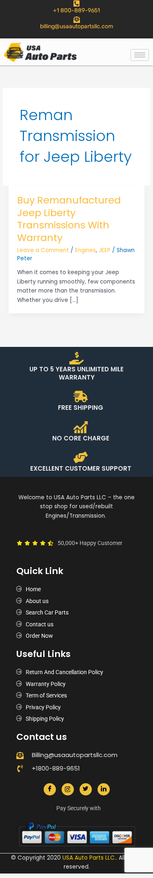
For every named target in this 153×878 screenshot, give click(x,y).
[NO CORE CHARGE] (80, 427)
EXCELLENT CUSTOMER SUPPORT (80, 468)
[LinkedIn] (104, 789)
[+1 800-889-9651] (76, 3)
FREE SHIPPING (80, 407)
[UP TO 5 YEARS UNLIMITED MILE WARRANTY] (76, 358)
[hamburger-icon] (140, 55)
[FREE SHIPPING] (80, 396)
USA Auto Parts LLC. (89, 858)
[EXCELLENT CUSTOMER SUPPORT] (80, 457)
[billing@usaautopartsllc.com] (76, 19)
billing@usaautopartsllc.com (76, 26)
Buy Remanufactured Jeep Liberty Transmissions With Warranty (69, 218)
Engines (85, 250)
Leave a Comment (43, 250)
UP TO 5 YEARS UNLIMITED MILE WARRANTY (76, 373)
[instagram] (68, 789)
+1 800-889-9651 (76, 10)
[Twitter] (86, 789)
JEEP (105, 250)
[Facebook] (50, 789)
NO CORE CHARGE (80, 438)
